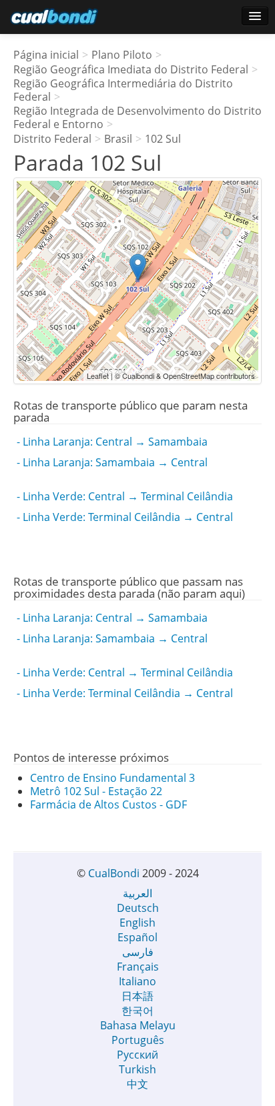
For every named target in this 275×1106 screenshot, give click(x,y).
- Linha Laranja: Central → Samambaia (112, 441)
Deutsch (138, 908)
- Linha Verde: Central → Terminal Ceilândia (125, 496)
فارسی (138, 952)
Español (137, 937)
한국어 (137, 1010)
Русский (137, 1054)
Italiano (137, 981)
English (137, 922)
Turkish (137, 1069)
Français (138, 966)
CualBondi (114, 873)
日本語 (137, 996)
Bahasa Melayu (138, 1025)
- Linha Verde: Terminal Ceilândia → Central (125, 517)
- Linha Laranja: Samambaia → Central (112, 462)
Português (137, 1040)
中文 (137, 1084)
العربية (137, 893)
